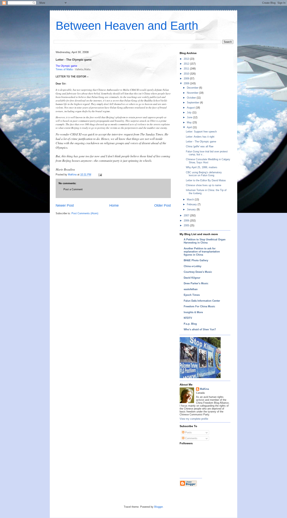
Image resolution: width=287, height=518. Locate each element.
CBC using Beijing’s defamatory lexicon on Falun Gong (204, 174)
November (193, 92)
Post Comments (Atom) (84, 213)
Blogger (158, 506)
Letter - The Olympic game (201, 141)
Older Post (162, 205)
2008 (187, 83)
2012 (187, 63)
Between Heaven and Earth (127, 25)
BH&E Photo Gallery (196, 260)
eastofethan (191, 289)
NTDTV (188, 317)
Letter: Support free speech (201, 131)
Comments (190, 438)
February (192, 204)
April (190, 127)
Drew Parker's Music (196, 283)
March (191, 199)
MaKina (204, 388)
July (189, 112)
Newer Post (65, 205)
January (192, 209)
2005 (187, 225)
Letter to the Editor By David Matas (206, 180)
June (190, 117)
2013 (187, 58)
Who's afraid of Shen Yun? (200, 329)
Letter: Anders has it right (200, 136)
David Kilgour (192, 277)
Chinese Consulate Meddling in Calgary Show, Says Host (208, 161)
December (193, 87)
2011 (187, 68)
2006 (187, 220)
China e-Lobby (192, 266)
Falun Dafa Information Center (202, 300)
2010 (187, 73)
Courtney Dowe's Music (198, 271)
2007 (187, 215)
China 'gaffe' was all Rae (199, 146)
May (190, 122)
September (193, 102)
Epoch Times (192, 294)
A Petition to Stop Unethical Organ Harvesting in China (205, 241)
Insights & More (193, 312)
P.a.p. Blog (190, 323)
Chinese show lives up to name (203, 185)
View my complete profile (194, 418)
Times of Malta (64, 69)
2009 (187, 78)
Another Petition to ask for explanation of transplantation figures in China (202, 251)
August (191, 107)
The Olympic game (66, 65)
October (192, 97)
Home (114, 205)
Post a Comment (73, 189)
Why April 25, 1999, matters (201, 167)
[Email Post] (100, 174)
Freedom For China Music (199, 306)
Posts (188, 432)
